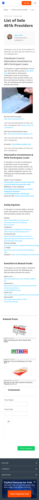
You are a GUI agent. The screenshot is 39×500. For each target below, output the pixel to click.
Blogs (6, 10)
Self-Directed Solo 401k (19, 10)
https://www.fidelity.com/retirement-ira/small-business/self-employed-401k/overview (16, 222)
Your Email (8, 409)
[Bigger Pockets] (3, 3)
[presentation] (19, 433)
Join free (26, 3)
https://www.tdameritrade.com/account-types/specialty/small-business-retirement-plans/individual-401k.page (19, 238)
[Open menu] (35, 3)
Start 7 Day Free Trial (19, 494)
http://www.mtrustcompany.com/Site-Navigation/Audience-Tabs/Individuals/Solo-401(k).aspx (18, 191)
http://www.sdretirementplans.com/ (20, 134)
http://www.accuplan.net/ (21, 144)
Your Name (9, 400)
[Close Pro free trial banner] (34, 482)
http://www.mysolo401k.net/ (14, 119)
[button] (8, 421)
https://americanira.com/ (24, 196)
